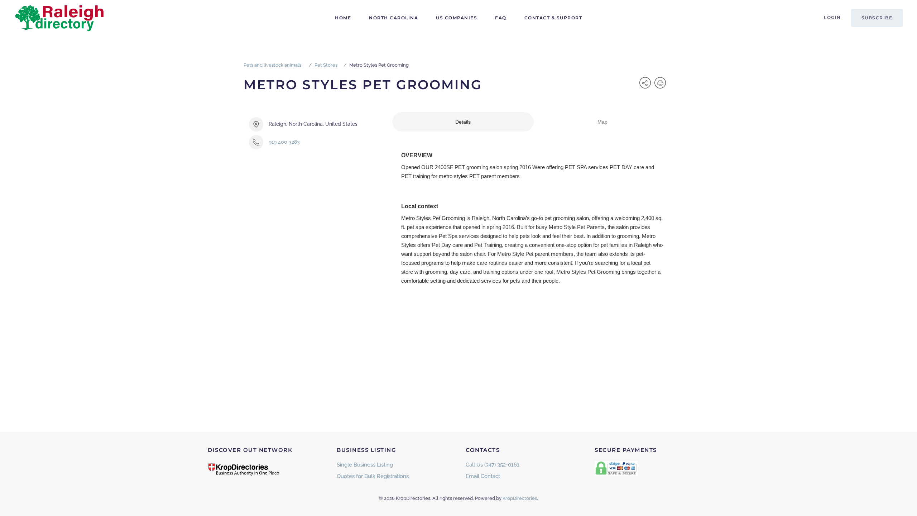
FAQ (500, 17)
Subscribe (877, 17)
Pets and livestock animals (272, 65)
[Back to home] (59, 18)
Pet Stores (326, 65)
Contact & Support (553, 17)
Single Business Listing (365, 465)
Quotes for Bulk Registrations (373, 476)
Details (463, 122)
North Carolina (393, 17)
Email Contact (483, 476)
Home (343, 17)
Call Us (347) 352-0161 (492, 465)
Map (602, 122)
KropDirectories (520, 498)
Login (832, 17)
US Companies (456, 17)
